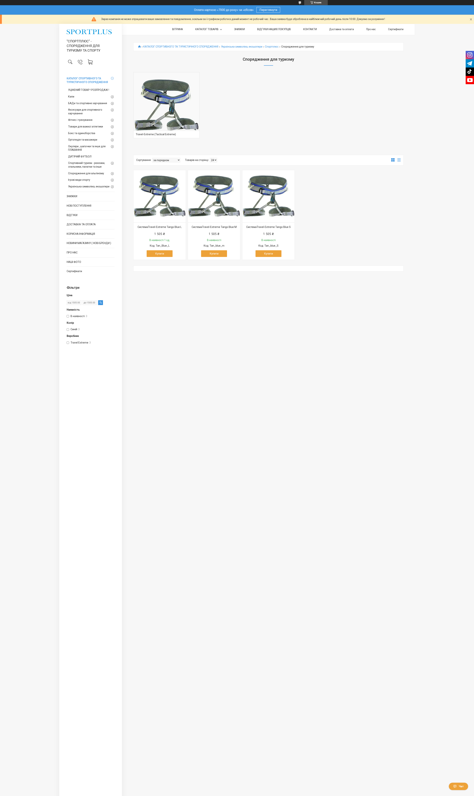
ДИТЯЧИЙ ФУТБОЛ (79, 156)
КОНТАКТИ (310, 29)
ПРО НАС (72, 252)
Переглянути (268, 10)
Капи (71, 96)
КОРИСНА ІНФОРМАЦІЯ (81, 233)
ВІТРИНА (177, 29)
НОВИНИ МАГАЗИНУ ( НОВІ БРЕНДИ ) (89, 243)
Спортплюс (271, 46)
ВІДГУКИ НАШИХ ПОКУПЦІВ (274, 29)
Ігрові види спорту (79, 179)
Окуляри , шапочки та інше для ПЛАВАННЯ (87, 148)
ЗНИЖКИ (72, 196)
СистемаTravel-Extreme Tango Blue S (268, 226)
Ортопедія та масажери (82, 139)
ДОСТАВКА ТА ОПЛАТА (81, 224)
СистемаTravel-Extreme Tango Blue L (160, 226)
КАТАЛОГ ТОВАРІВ (207, 29)
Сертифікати (74, 271)
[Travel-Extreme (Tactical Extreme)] (166, 105)
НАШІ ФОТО (74, 261)
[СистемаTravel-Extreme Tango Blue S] (268, 196)
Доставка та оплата (341, 29)
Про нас (371, 29)
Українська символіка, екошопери (88, 186)
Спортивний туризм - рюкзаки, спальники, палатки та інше (86, 164)
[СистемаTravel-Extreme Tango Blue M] (214, 196)
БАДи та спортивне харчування (87, 103)
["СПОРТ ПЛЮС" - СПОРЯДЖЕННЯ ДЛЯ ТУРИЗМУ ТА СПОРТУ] (91, 31)
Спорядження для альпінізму (86, 173)
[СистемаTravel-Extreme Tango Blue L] (159, 196)
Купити (159, 253)
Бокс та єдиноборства (81, 133)
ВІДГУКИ (72, 215)
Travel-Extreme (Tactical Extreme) (156, 134)
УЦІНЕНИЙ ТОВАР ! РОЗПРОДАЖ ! (88, 89)
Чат (461, 786)
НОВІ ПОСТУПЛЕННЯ (79, 205)
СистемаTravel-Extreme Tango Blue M (214, 226)
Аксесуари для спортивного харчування (85, 111)
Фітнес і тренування (80, 119)
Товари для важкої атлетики (85, 126)
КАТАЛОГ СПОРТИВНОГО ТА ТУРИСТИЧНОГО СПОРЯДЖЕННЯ (87, 80)
